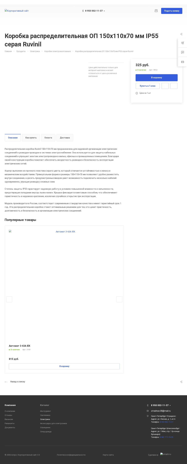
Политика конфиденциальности (71, 455)
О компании (10, 411)
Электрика (45, 419)
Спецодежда (45, 431)
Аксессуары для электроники (53, 423)
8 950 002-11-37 (94, 11)
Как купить (31, 138)
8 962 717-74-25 (166, 437)
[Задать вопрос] (165, 86)
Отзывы (8, 415)
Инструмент (45, 411)
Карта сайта (108, 455)
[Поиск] (176, 21)
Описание (13, 138)
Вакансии (9, 419)
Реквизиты (9, 423)
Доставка (65, 138)
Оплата (48, 138)
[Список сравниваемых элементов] (150, 11)
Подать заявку (171, 11)
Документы (10, 427)
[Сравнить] (174, 86)
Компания (10, 405)
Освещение (45, 427)
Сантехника (45, 415)
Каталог (44, 405)
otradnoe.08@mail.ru (161, 411)
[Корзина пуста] (156, 11)
